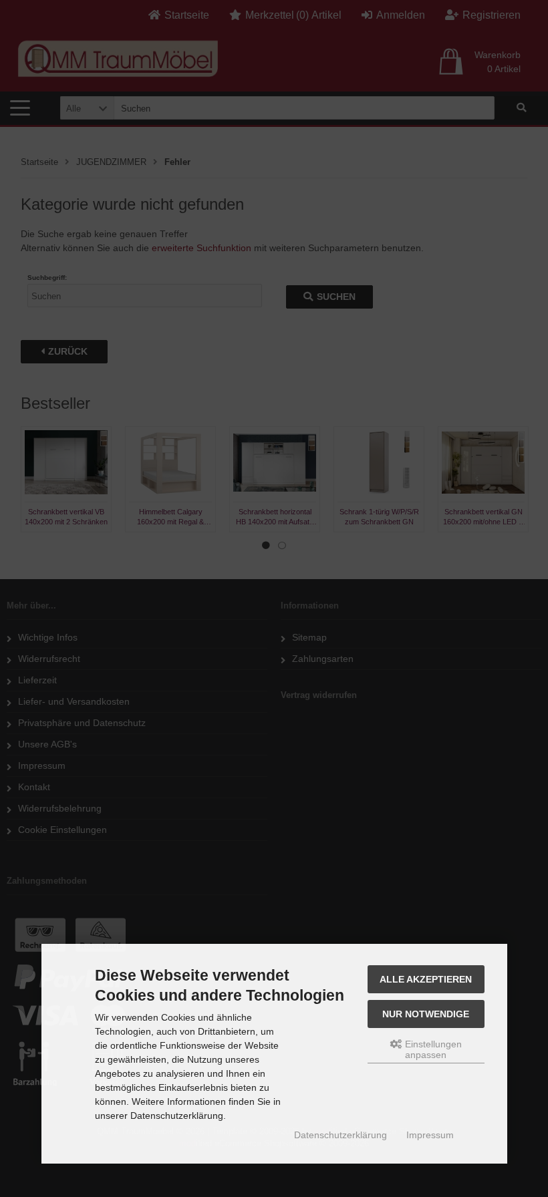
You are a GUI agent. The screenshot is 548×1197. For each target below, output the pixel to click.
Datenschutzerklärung (340, 1135)
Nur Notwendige (425, 1014)
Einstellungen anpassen (432, 1049)
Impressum (430, 1135)
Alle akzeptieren (426, 979)
